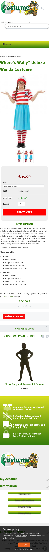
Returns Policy (24, 506)
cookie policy (21, 536)
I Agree (24, 544)
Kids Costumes (14, 56)
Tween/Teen (8, 297)
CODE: (5, 191)
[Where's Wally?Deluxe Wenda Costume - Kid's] (23, 112)
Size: (5, 182)
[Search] (47, 2)
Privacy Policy (24, 513)
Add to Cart (24, 212)
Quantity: (6, 204)
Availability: (7, 197)
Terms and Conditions (24, 500)
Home (2, 56)
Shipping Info (24, 493)
